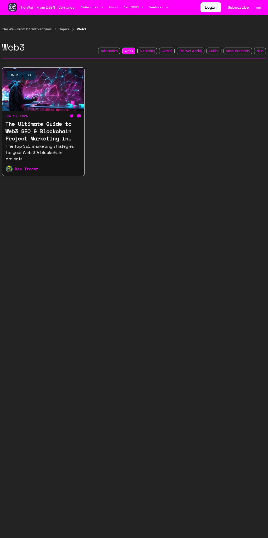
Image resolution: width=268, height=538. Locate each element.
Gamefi (166, 51)
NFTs (260, 51)
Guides (214, 51)
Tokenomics (109, 51)
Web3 (129, 51)
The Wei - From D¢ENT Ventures (27, 29)
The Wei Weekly (190, 51)
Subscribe (238, 7)
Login (211, 7)
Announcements (238, 51)
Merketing (147, 51)
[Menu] (258, 6)
